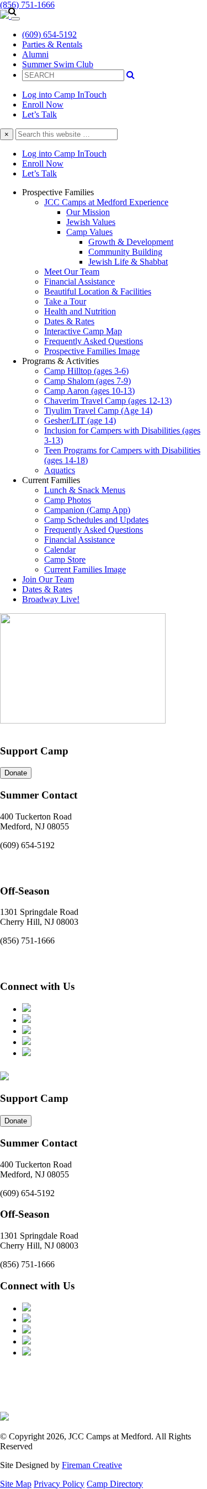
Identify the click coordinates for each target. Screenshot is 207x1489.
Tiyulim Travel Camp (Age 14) (98, 410)
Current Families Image (85, 569)
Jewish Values (90, 222)
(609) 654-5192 (49, 34)
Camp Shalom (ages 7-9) (87, 380)
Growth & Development (130, 242)
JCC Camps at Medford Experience (106, 202)
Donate (15, 773)
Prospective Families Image (92, 351)
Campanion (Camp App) (87, 510)
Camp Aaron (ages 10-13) (89, 390)
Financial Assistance (79, 281)
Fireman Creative (92, 1465)
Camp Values (89, 232)
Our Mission (88, 212)
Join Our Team (48, 579)
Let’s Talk (39, 114)
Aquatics (59, 470)
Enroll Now (42, 104)
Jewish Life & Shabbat (128, 261)
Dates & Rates (69, 321)
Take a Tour (65, 301)
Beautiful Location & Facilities (97, 291)
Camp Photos (67, 500)
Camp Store (65, 559)
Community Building (125, 251)
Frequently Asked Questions (93, 341)
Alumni (35, 54)
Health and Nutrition (80, 311)
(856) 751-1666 (27, 4)
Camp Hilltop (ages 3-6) (86, 371)
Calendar (60, 549)
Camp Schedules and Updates (96, 519)
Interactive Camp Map (83, 331)
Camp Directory (115, 1483)
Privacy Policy (59, 1483)
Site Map (15, 1483)
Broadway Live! (50, 599)
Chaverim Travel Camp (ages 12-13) (108, 400)
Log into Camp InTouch (64, 94)
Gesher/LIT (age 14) (80, 420)
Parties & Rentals (52, 44)
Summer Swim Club (57, 64)
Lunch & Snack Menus (84, 490)
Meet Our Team (71, 271)
